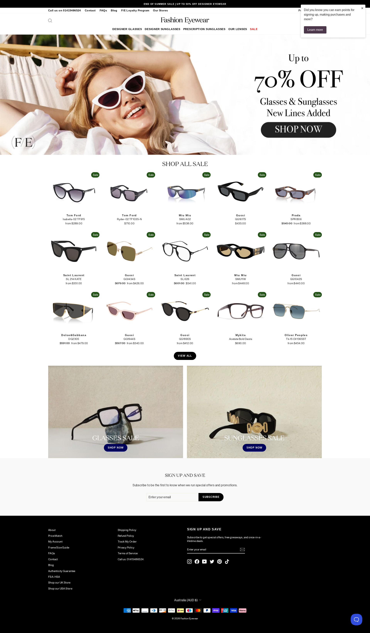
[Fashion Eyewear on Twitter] (212, 561)
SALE (254, 29)
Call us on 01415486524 (64, 10)
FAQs (103, 10)
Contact (90, 10)
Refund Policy (126, 535)
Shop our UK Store (59, 582)
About (52, 530)
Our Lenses (237, 29)
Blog (114, 10)
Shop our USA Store (60, 588)
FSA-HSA (54, 576)
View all (185, 355)
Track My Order (127, 541)
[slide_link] (185, 94)
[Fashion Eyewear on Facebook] (197, 561)
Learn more (315, 29)
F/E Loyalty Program (135, 10)
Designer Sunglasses (162, 29)
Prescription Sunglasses (204, 29)
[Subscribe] (242, 549)
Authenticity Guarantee (61, 571)
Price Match (55, 535)
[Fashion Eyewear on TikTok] (227, 561)
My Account (55, 541)
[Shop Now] (115, 412)
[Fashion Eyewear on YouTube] (204, 561)
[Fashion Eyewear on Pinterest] (219, 561)
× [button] (362, 8)
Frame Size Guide (58, 547)
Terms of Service (128, 553)
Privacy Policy (126, 547)
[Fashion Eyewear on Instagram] (189, 561)
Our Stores (160, 10)
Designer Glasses (127, 29)
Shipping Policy (127, 530)
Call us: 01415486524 (131, 559)
